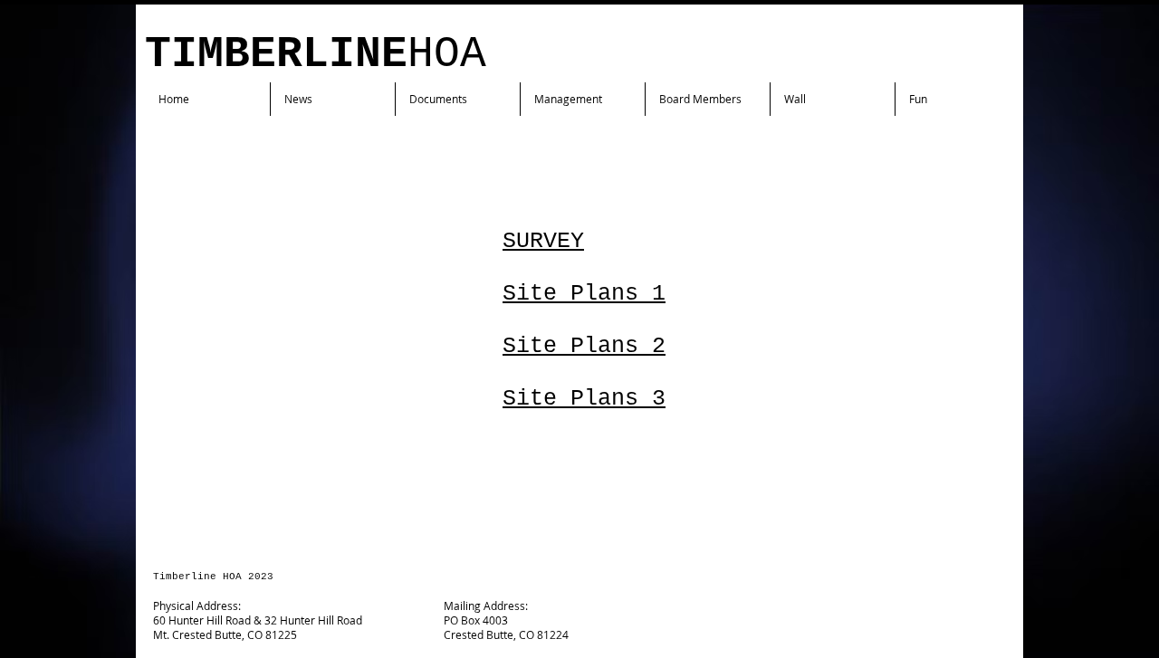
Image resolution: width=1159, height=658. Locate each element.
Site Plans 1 (584, 294)
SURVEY (543, 241)
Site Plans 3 (584, 399)
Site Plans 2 (584, 346)
